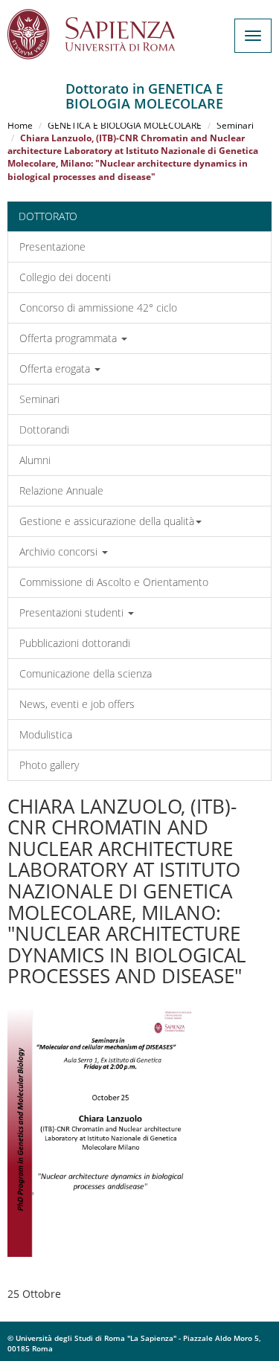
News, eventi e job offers (77, 704)
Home (20, 125)
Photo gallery (49, 765)
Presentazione (52, 246)
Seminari (235, 125)
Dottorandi (44, 429)
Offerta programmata (69, 338)
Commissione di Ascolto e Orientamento (113, 582)
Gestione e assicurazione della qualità (106, 521)
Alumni (35, 460)
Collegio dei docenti (65, 277)
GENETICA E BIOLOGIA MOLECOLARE (125, 125)
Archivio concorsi (59, 551)
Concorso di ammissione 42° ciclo (98, 307)
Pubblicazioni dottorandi (74, 643)
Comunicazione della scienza (85, 673)
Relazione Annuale (61, 490)
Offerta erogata (56, 368)
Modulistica (45, 734)
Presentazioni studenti (72, 612)
